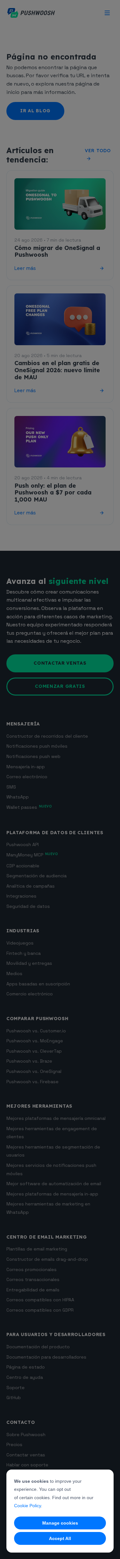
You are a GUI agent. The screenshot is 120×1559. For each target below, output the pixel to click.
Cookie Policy (27, 1505)
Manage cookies (60, 1523)
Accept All (60, 1538)
